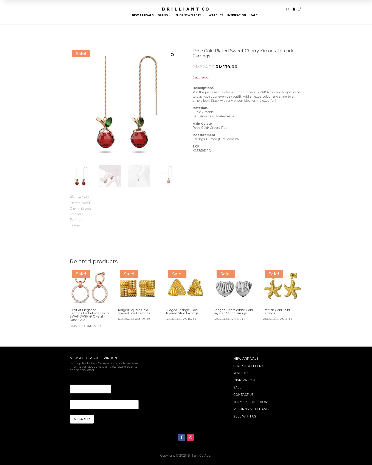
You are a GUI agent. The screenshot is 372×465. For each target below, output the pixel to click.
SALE (237, 387)
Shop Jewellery (189, 15)
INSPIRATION (244, 380)
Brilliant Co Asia (199, 455)
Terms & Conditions (251, 402)
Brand (164, 15)
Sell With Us (244, 416)
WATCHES (241, 373)
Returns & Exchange (252, 409)
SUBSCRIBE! (82, 418)
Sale (253, 15)
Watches (216, 15)
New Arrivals (142, 15)
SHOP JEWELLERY (248, 366)
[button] (173, 55)
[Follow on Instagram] (190, 437)
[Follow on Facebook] (181, 437)
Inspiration (236, 15)
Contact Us (243, 395)
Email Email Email (86, 379)
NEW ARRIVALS (245, 359)
